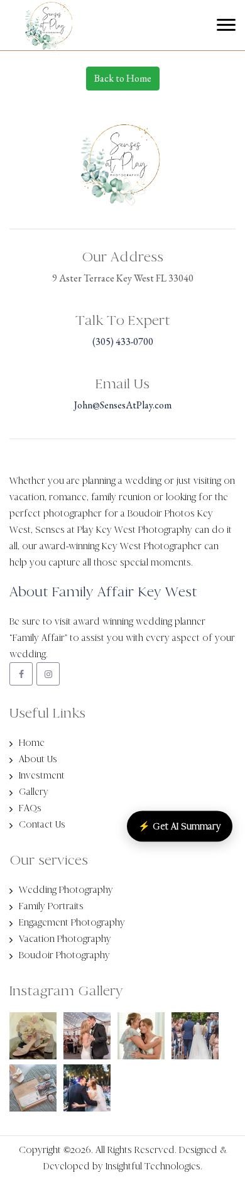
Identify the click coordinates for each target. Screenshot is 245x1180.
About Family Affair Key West (103, 591)
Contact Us (42, 824)
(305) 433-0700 (122, 341)
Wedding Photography (66, 889)
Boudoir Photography (64, 955)
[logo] (37, 36)
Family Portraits (51, 906)
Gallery (33, 791)
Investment (42, 775)
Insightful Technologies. (154, 1166)
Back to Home (122, 78)
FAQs (30, 808)
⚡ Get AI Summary (179, 825)
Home (32, 742)
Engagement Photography (72, 922)
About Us (38, 759)
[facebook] (21, 674)
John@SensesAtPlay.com (123, 405)
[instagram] (48, 674)
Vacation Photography (65, 938)
